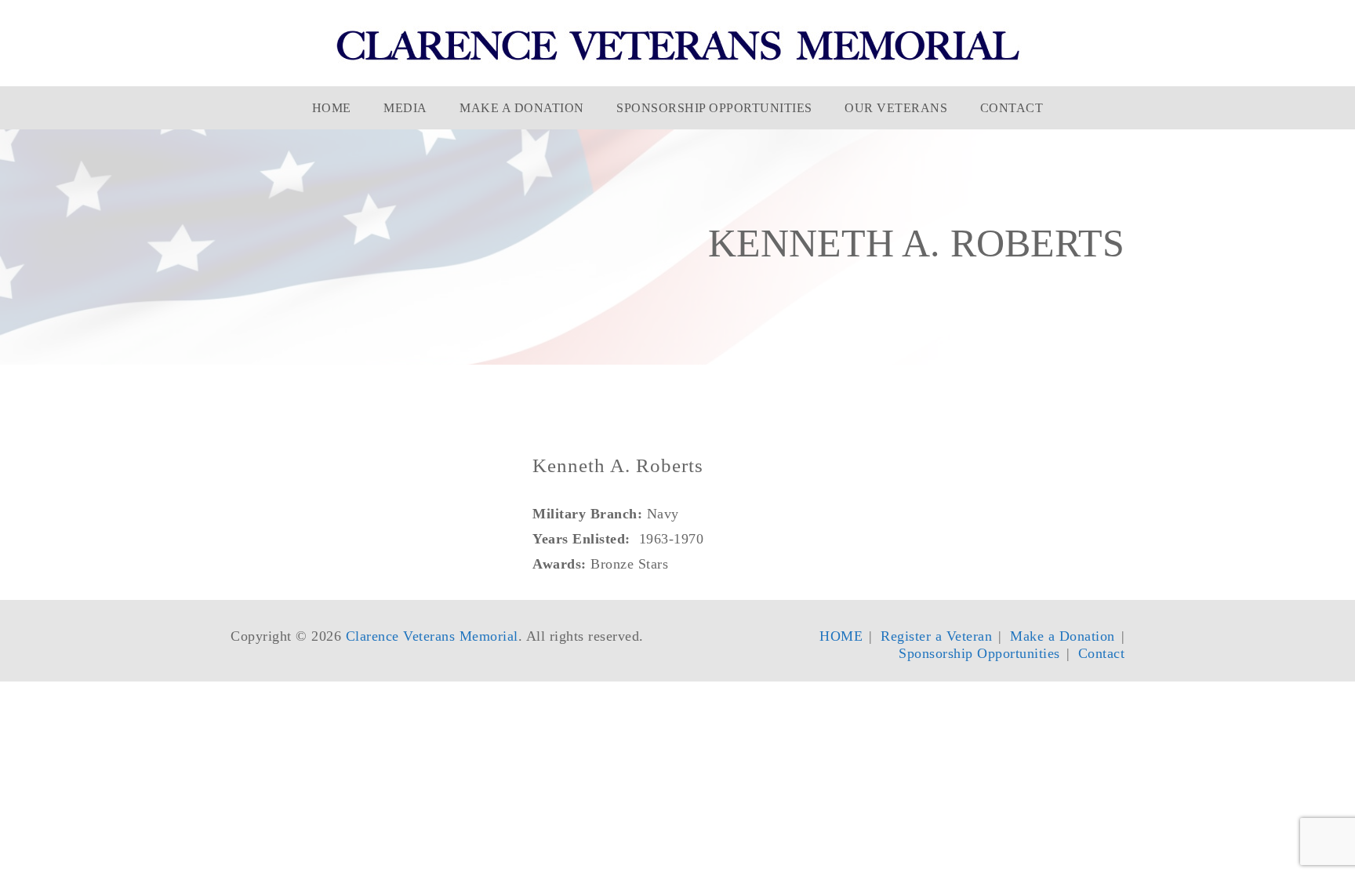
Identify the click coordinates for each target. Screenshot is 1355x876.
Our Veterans (896, 107)
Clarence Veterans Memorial (432, 636)
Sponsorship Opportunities (714, 107)
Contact (1012, 107)
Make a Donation (522, 107)
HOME (331, 107)
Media (405, 107)
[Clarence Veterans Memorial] (678, 44)
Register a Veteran (936, 636)
